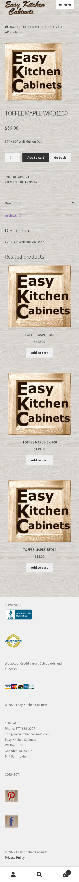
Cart (61, 871)
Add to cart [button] (39, 352)
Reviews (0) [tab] (13, 215)
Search (39, 875)
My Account (13, 875)
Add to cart (35, 157)
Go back (60, 157)
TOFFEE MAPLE (31, 27)
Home (14, 27)
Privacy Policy (15, 857)
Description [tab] (13, 203)
